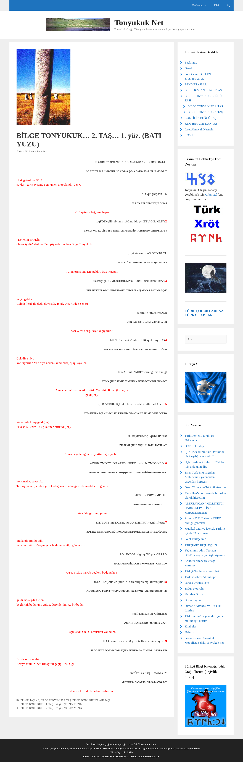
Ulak (217, 5)
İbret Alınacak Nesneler (200, 129)
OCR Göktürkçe (195, 446)
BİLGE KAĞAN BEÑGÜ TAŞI (204, 90)
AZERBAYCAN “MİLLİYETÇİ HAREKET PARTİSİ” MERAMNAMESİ (204, 508)
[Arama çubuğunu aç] (228, 5)
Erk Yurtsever (141, 744)
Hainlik (189, 632)
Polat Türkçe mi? (195, 539)
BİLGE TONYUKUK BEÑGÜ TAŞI (91, 700)
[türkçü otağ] (205, 726)
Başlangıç (191, 62)
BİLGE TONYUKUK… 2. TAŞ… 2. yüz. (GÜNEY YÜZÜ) (51, 708)
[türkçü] (205, 402)
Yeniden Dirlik (194, 594)
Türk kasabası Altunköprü (201, 577)
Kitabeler (190, 626)
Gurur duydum (194, 600)
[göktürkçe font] (201, 185)
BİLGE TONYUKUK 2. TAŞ (56, 700)
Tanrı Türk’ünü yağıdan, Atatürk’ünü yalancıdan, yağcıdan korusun (200, 477)
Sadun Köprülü (194, 588)
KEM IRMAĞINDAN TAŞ (201, 123)
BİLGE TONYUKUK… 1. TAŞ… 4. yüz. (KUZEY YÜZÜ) (51, 704)
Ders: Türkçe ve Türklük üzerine (205, 487)
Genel (188, 68)
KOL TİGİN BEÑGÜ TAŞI (201, 118)
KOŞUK (190, 135)
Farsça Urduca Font (197, 582)
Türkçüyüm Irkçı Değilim (201, 544)
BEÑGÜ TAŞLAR (29, 700)
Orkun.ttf (211, 194)
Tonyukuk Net (138, 22)
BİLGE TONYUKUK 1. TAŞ (205, 106)
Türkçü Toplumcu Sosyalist (202, 571)
